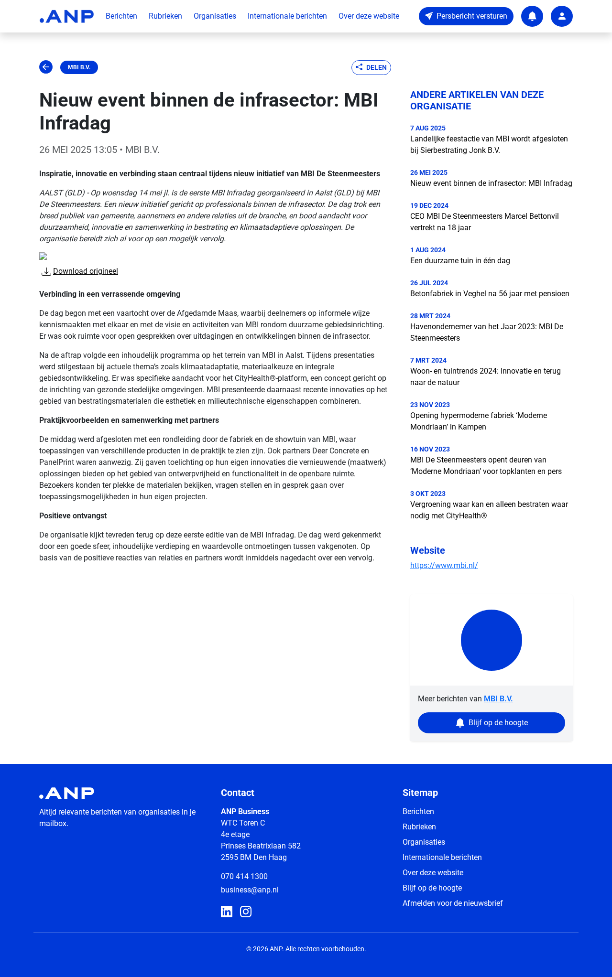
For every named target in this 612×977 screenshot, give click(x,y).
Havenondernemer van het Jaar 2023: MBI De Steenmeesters (486, 332)
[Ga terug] (46, 67)
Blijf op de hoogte (432, 887)
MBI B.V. (79, 67)
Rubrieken (165, 16)
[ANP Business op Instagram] (245, 912)
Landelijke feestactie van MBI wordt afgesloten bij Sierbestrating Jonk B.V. (489, 144)
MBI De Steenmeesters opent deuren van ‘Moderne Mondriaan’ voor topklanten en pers (486, 465)
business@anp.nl (250, 889)
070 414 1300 (244, 876)
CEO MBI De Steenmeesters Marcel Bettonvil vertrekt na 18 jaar (484, 222)
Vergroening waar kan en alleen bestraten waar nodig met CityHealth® (489, 510)
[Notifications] (532, 16)
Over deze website (369, 16)
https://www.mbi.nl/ (444, 565)
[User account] (562, 16)
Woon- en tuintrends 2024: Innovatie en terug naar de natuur (485, 376)
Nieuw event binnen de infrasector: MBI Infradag (491, 183)
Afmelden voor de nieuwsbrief (453, 903)
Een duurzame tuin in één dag (460, 260)
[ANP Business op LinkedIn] (226, 912)
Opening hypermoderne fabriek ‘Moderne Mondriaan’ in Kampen (478, 421)
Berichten (121, 16)
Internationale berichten (287, 16)
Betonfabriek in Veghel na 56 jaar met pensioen (489, 293)
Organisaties (215, 16)
